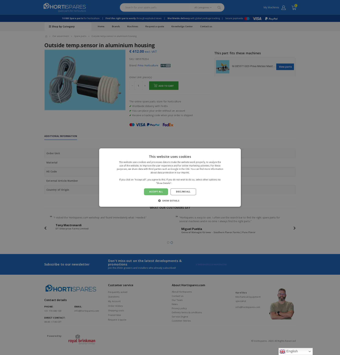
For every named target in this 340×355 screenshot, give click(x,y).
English (291, 351)
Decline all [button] (183, 191)
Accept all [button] (156, 191)
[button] (170, 200)
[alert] (170, 177)
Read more (178, 182)
